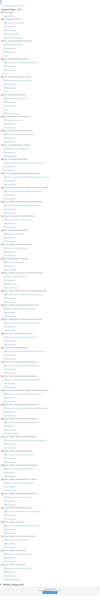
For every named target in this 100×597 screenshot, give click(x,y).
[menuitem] (1, 3)
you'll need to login (56, 590)
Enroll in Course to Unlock (50, 592)
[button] (1, 1)
